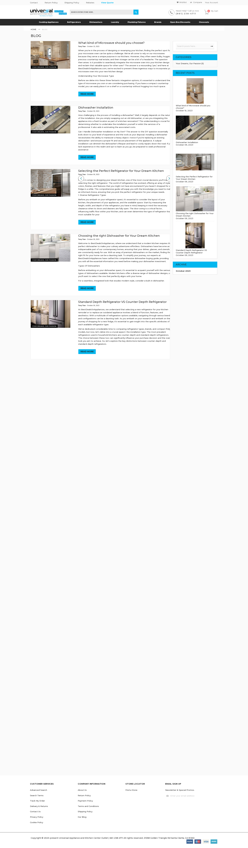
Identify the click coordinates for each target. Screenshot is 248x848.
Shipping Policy (71, 2)
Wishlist (183, 2)
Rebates (90, 2)
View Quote (107, 2)
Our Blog (82, 817)
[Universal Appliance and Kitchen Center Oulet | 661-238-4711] (48, 13)
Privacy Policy (36, 817)
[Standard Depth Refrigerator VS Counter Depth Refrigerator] (50, 314)
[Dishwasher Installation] (50, 119)
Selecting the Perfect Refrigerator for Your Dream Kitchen (121, 171)
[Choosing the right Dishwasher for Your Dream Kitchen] (50, 248)
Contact (34, 2)
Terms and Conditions (88, 806)
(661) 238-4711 (186, 13)
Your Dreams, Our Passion (44, 67)
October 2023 (183, 271)
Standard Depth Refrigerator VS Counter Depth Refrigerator (122, 302)
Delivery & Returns (39, 806)
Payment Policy (85, 801)
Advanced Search (38, 790)
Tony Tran (82, 46)
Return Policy (51, 2)
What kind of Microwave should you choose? (111, 43)
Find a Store (131, 790)
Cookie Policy (36, 822)
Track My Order (37, 801)
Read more (87, 94)
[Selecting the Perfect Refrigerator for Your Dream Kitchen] (50, 183)
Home (34, 29)
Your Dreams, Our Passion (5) (190, 63)
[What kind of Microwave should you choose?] (50, 55)
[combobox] (104, 12)
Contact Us (35, 811)
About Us (82, 790)
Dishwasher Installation (95, 107)
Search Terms (36, 795)
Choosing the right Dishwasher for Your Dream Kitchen (119, 235)
